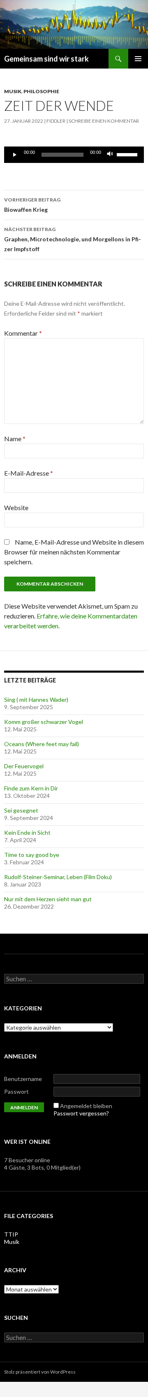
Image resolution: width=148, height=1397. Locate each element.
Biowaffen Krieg (32, 205)
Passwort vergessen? (81, 1113)
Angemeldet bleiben (86, 1105)
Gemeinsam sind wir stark (46, 58)
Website (16, 507)
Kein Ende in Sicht (27, 832)
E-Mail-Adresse (28, 473)
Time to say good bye (31, 854)
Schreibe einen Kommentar (104, 121)
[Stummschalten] (110, 155)
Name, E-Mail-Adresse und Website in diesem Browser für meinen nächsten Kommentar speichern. (74, 552)
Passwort (16, 1091)
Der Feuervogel (24, 766)
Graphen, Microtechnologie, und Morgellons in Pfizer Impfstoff (72, 239)
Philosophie (41, 91)
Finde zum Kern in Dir (31, 788)
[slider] (128, 154)
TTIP (11, 1234)
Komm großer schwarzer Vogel (43, 721)
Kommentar (23, 333)
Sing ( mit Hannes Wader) (36, 699)
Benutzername (23, 1078)
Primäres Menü (138, 59)
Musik (12, 91)
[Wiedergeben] (15, 155)
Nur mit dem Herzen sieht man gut (48, 898)
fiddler (55, 121)
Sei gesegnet (21, 810)
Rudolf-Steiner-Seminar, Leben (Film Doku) (58, 876)
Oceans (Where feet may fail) (41, 743)
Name (14, 438)
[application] (74, 155)
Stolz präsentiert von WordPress (40, 1372)
